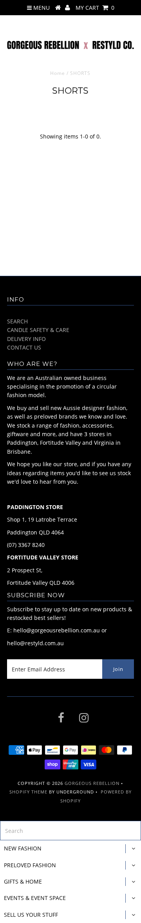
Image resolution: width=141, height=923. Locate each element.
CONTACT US (24, 347)
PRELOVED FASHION (30, 865)
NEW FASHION (23, 848)
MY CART (95, 7)
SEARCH (17, 321)
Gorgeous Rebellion (92, 783)
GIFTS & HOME (23, 881)
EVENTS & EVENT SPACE (35, 898)
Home (57, 73)
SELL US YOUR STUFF (31, 914)
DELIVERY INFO (26, 339)
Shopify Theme (28, 792)
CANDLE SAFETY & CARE (38, 330)
